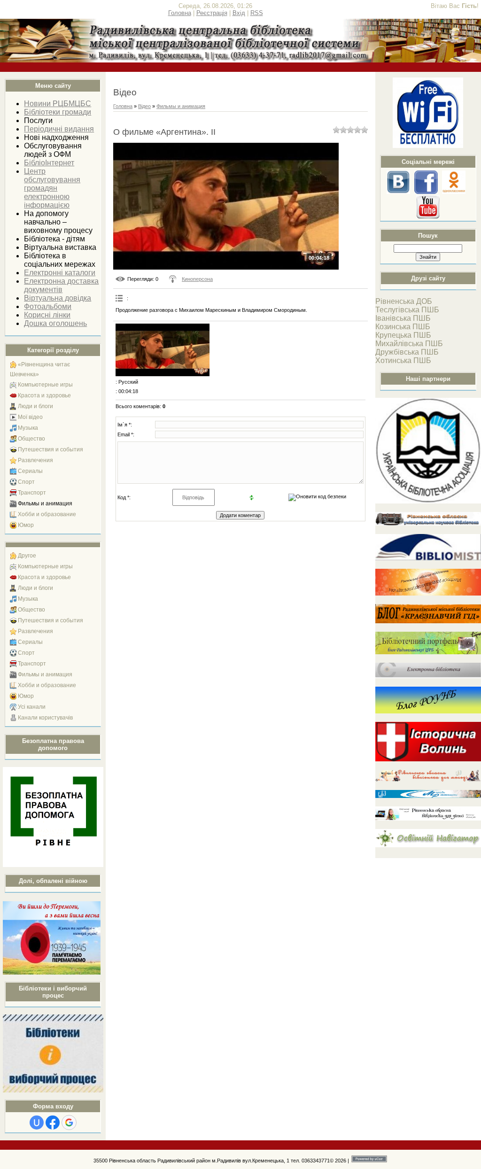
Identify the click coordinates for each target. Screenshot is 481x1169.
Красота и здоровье (44, 395)
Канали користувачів (45, 717)
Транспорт (32, 492)
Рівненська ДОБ (403, 301)
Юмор (26, 525)
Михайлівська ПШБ (409, 344)
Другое (27, 555)
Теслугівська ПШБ (407, 310)
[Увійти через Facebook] (53, 1122)
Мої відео (30, 417)
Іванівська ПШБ (403, 318)
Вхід (239, 12)
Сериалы (30, 471)
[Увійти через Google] (69, 1122)
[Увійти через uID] (37, 1122)
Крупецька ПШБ (403, 335)
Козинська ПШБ (402, 327)
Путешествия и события (50, 449)
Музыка (28, 428)
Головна (179, 12)
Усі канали (32, 707)
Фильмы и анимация (45, 503)
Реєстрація (211, 12)
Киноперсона (197, 279)
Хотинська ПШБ (403, 360)
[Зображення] (162, 350)
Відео (144, 106)
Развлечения (35, 460)
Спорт (26, 482)
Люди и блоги (35, 406)
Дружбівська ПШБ (407, 352)
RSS (256, 12)
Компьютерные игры (45, 384)
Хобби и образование (47, 514)
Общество (31, 438)
